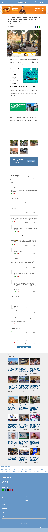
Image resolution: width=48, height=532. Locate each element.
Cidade (3, 496)
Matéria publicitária (4, 509)
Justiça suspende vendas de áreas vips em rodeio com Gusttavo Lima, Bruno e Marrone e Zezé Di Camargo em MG (13, 425)
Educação (3, 501)
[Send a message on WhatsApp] (3, 490)
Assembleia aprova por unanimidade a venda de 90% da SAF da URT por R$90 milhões (35, 387)
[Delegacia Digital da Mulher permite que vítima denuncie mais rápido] (35, 435)
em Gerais (13, 455)
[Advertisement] (24, 530)
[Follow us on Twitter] (8, 490)
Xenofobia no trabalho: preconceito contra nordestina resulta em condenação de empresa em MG (24, 425)
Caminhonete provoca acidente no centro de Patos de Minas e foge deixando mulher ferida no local (13, 387)
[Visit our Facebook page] (5, 490)
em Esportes (35, 365)
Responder (27, 202)
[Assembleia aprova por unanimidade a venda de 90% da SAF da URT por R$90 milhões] (35, 379)
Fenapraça (3, 505)
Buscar (44, 519)
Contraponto (26, 500)
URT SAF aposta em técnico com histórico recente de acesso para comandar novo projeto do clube (35, 369)
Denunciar (34, 202)
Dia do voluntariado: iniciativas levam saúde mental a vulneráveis (12, 458)
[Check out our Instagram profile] (10, 490)
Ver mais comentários (24, 347)
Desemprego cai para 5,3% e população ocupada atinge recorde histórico (34, 459)
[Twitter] (40, 2)
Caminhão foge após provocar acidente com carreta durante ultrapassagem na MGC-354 (12, 407)
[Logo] (22, 2)
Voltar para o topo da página (24, 523)
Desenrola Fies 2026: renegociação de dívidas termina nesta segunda (23, 443)
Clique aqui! (31, 161)
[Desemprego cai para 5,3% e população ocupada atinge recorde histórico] (35, 451)
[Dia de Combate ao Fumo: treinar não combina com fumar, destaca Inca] (24, 451)
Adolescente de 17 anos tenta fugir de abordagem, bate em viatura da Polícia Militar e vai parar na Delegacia (23, 369)
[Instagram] (42, 2)
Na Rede (26, 496)
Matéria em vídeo (4, 508)
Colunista (3, 497)
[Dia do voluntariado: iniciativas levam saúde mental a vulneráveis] (13, 451)
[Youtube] (45, 2)
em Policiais (13, 365)
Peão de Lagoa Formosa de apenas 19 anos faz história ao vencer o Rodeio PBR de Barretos (35, 425)
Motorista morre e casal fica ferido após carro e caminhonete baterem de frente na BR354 (13, 368)
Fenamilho (3, 504)
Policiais (3, 512)
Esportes (3, 503)
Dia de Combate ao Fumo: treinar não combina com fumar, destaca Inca (23, 459)
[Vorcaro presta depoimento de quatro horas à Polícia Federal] (13, 435)
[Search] (35, 2)
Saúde (3, 516)
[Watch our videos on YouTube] (12, 490)
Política (3, 513)
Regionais (3, 515)
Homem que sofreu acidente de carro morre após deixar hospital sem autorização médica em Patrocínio (35, 407)
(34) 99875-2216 (7, 486)
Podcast (26, 497)
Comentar (13, 182)
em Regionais (13, 403)
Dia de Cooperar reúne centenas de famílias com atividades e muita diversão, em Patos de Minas (24, 387)
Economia (3, 500)
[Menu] (2, 2)
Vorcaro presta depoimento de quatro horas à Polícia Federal (12, 442)
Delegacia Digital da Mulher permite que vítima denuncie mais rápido (34, 443)
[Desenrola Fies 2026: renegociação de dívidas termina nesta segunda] (24, 435)
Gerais (3, 507)
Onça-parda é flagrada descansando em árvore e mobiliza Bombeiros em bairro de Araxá (23, 407)
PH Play (3, 511)
